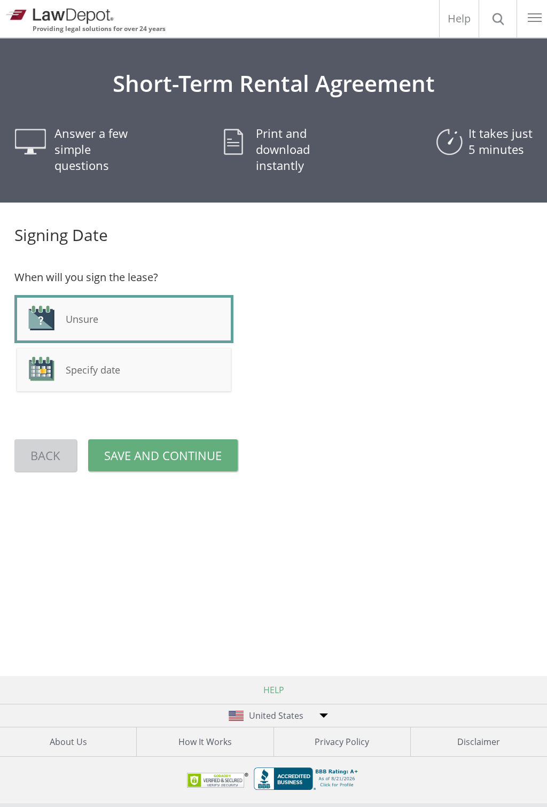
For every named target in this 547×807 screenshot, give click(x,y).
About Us (68, 742)
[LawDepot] (63, 14)
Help (459, 18)
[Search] (498, 18)
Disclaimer (478, 742)
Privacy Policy (342, 742)
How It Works (205, 742)
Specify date (93, 369)
